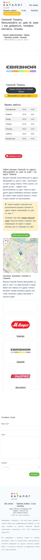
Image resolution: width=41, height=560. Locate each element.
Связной (23, 37)
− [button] (5, 243)
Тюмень (27, 35)
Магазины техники (12, 37)
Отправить (34, 474)
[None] (20, 253)
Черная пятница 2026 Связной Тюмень (21, 90)
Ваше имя (5, 424)
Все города (33, 5)
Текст (3, 434)
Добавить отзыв (15, 156)
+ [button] (5, 240)
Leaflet (36, 272)
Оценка (4, 463)
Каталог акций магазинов (12, 35)
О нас (23, 10)
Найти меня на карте (20, 235)
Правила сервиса (9, 10)
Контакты (34, 10)
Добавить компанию (12, 13)
